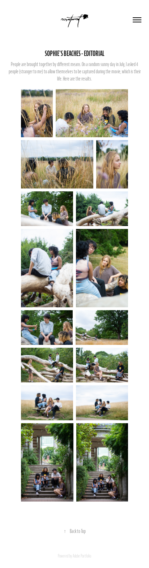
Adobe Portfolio (82, 556)
